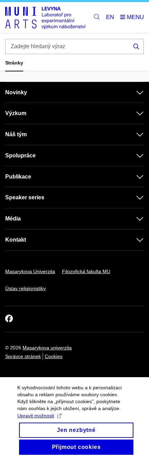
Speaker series (24, 197)
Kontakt (15, 240)
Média (13, 219)
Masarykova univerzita (47, 347)
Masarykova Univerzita (30, 271)
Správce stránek (23, 356)
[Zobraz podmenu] (133, 92)
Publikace (18, 177)
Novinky (16, 92)
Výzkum (15, 113)
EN (110, 17)
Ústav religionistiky (25, 288)
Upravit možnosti (35, 415)
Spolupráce (20, 155)
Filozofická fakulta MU (86, 271)
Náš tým (16, 134)
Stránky (14, 63)
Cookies (53, 356)
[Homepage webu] (45, 17)
